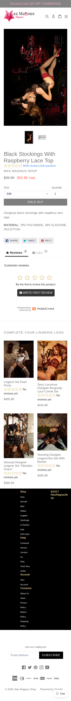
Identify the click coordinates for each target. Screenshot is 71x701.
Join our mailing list (35, 646)
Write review (30, 165)
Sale (22, 529)
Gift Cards (24, 534)
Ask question (48, 165)
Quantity (57, 187)
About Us (24, 593)
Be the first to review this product (35, 284)
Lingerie (23, 516)
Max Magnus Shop (25, 689)
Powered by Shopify (51, 689)
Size (6, 187)
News (22, 598)
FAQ (22, 562)
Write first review (37, 292)
